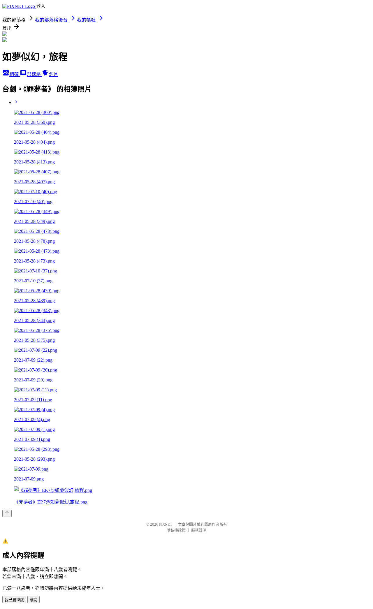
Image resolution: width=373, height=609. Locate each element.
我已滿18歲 (14, 600)
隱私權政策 (176, 530)
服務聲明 (198, 530)
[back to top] (7, 513)
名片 (53, 74)
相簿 (14, 74)
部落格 (34, 74)
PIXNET (165, 524)
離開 (33, 600)
